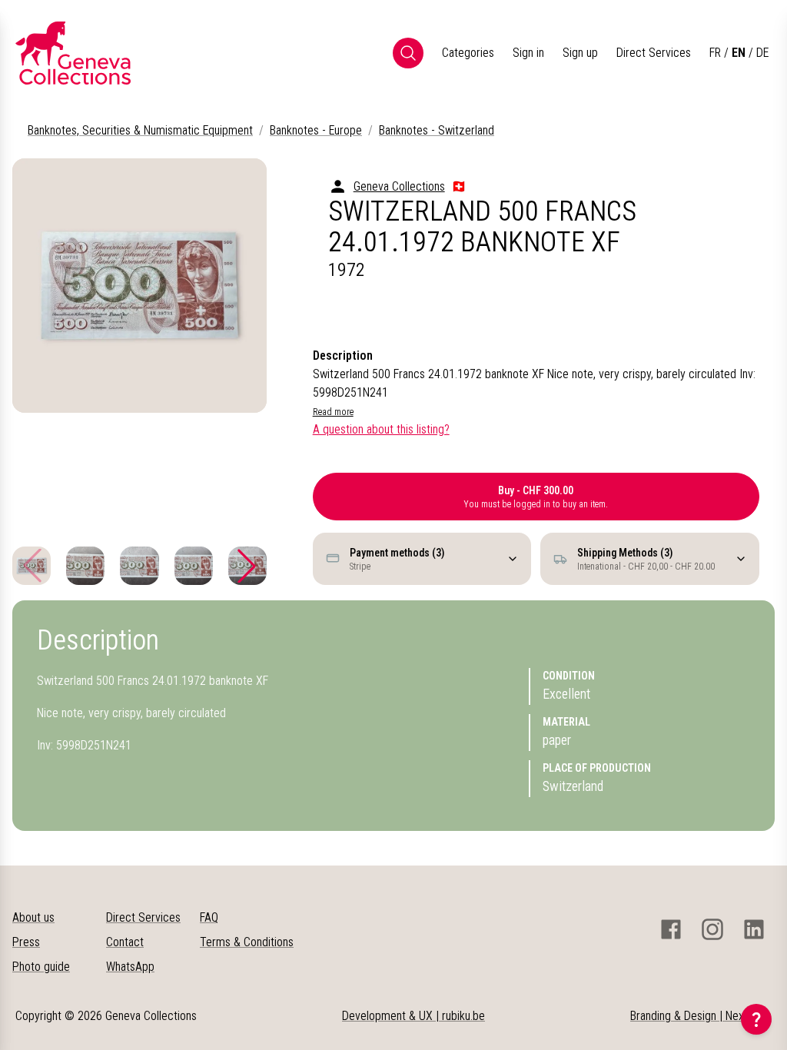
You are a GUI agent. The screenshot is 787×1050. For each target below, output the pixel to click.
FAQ (209, 917)
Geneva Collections (399, 186)
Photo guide (41, 966)
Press (26, 942)
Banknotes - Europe (316, 130)
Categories (468, 52)
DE (762, 52)
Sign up (580, 52)
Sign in (528, 52)
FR (715, 52)
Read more (333, 412)
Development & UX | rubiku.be (413, 1015)
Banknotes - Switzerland (436, 130)
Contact (125, 942)
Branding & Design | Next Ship (701, 1015)
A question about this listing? (381, 429)
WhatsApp (130, 966)
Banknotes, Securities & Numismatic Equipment (140, 130)
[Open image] (139, 285)
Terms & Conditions (247, 942)
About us (33, 917)
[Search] (408, 53)
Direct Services (653, 52)
